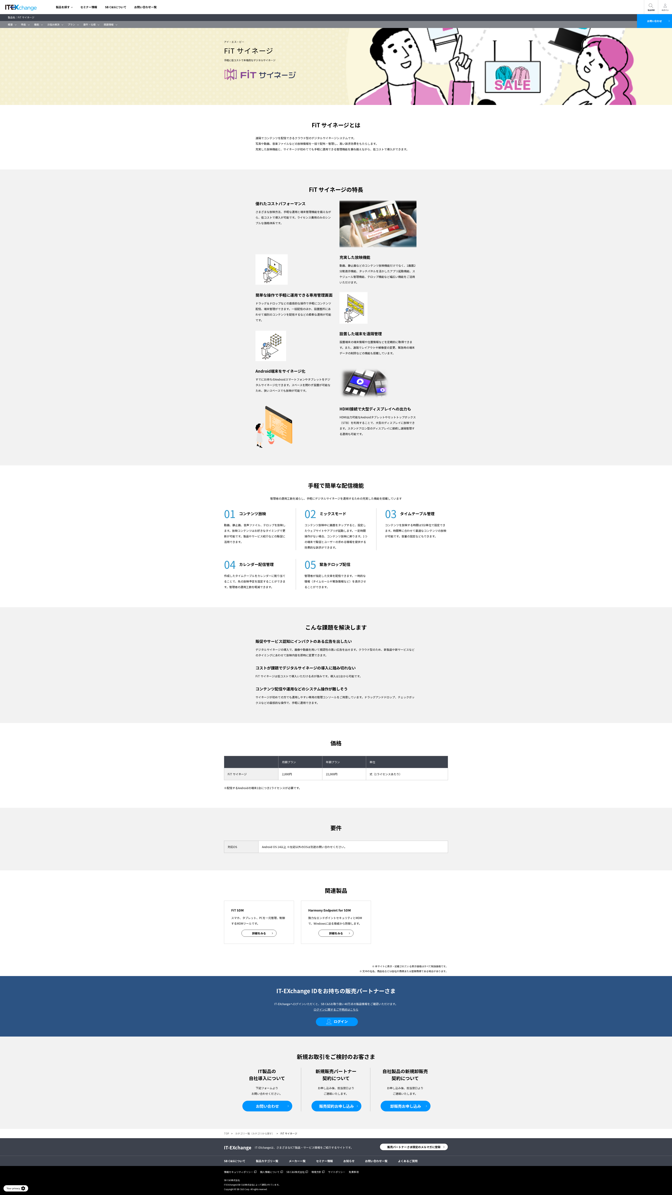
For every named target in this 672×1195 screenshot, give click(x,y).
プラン (71, 24)
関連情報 (109, 24)
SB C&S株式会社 (295, 1172)
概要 (10, 24)
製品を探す (63, 7)
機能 (36, 24)
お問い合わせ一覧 (145, 7)
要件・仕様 (89, 24)
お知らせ (349, 1161)
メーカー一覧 (297, 1161)
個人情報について (270, 1172)
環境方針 (316, 1172)
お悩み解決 (53, 24)
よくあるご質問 (408, 1161)
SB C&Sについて (115, 7)
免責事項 (354, 1172)
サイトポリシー (336, 1172)
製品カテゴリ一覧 (267, 1161)
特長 (23, 24)
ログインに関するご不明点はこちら (336, 1009)
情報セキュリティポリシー (238, 1172)
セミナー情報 (88, 7)
